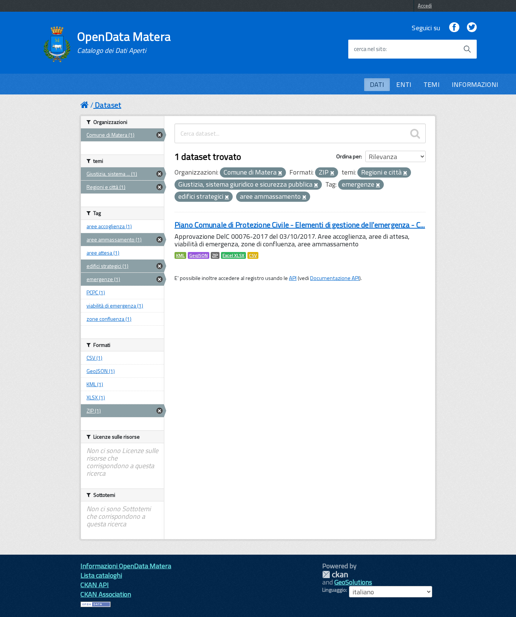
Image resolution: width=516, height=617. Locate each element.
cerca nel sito (370, 49)
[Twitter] (472, 28)
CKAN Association (105, 594)
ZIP (215, 255)
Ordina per (348, 156)
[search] (415, 133)
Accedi (425, 5)
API (293, 278)
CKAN (335, 574)
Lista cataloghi (101, 575)
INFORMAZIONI (475, 84)
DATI (377, 84)
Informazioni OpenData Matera (125, 566)
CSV (253, 255)
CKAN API (94, 585)
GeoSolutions (353, 582)
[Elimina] (280, 173)
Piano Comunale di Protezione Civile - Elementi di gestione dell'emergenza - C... (300, 224)
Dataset (108, 105)
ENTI (403, 84)
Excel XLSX (233, 255)
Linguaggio (334, 590)
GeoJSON (198, 255)
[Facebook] (454, 28)
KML (180, 255)
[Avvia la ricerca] (467, 49)
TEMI (431, 84)
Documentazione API (334, 278)
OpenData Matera (124, 42)
